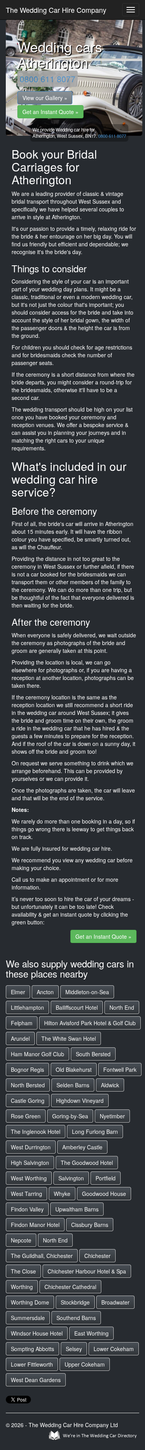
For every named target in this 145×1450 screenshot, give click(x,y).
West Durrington (31, 1147)
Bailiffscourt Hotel (77, 1007)
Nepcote (21, 1240)
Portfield (106, 1178)
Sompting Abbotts (32, 1349)
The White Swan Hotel (68, 1038)
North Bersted (28, 1085)
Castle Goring (27, 1100)
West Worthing (29, 1178)
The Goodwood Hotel (87, 1162)
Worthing (22, 1287)
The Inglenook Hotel (35, 1131)
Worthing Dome (30, 1302)
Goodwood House (104, 1193)
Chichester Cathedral (70, 1287)
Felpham (21, 1023)
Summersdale (28, 1318)
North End (121, 1007)
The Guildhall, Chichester (42, 1256)
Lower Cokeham (114, 1349)
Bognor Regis (27, 1069)
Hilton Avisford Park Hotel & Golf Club (90, 1023)
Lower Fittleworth (32, 1364)
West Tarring (26, 1193)
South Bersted (93, 1054)
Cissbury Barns (89, 1225)
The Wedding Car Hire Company (56, 10)
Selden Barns (72, 1085)
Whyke (62, 1193)
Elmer (18, 992)
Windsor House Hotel (37, 1333)
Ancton (45, 992)
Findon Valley (27, 1209)
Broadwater (115, 1302)
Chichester (97, 1256)
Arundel (20, 1038)
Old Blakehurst (74, 1069)
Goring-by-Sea (70, 1116)
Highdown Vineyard (80, 1100)
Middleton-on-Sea (87, 992)
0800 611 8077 (47, 79)
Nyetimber (112, 1116)
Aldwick (110, 1085)
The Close (23, 1271)
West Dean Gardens (36, 1380)
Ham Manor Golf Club (37, 1054)
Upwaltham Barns (77, 1209)
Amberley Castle (82, 1147)
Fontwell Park (119, 1069)
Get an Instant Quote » (50, 112)
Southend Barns (76, 1318)
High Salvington (30, 1162)
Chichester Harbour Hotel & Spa (87, 1271)
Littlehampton (27, 1007)
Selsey (74, 1349)
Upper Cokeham (85, 1364)
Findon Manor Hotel (35, 1225)
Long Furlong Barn (95, 1131)
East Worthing (91, 1333)
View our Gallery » (44, 98)
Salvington (71, 1178)
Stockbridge (75, 1302)
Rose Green (26, 1116)
